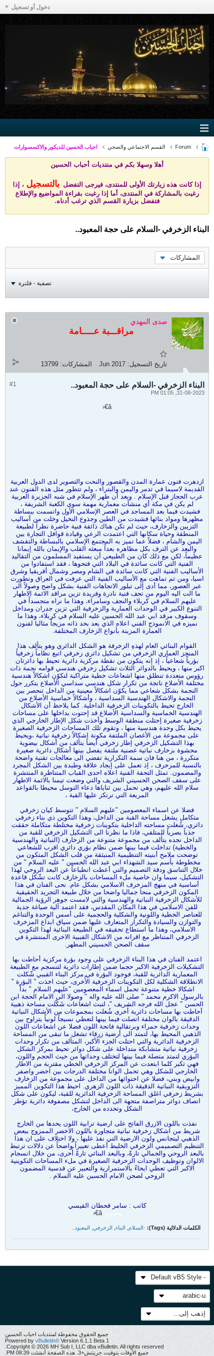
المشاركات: (76, 364)
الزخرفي (102, 1228)
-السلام (136, 1228)
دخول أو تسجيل (30, 6)
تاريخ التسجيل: (147, 364)
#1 (12, 384)
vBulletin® (47, 1341)
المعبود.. (81, 1228)
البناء (120, 1228)
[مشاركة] (15, 362)
